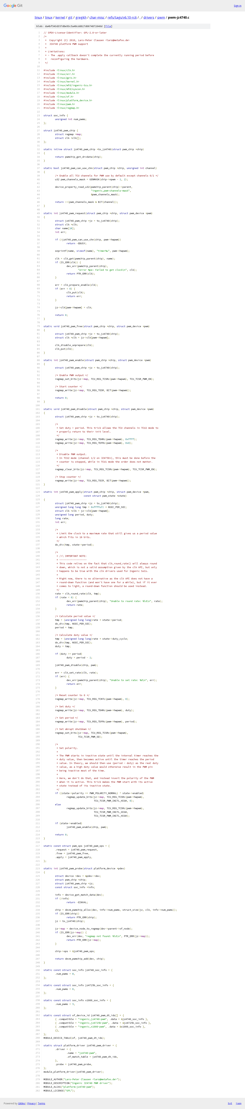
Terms (41, 1103)
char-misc (97, 17)
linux (38, 17)
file (108, 26)
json (238, 1103)
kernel (60, 17)
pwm (161, 17)
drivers (148, 17)
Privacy (31, 1103)
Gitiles (21, 1103)
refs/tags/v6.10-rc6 (122, 17)
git (70, 17)
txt (230, 1103)
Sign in (237, 5)
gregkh (81, 17)
